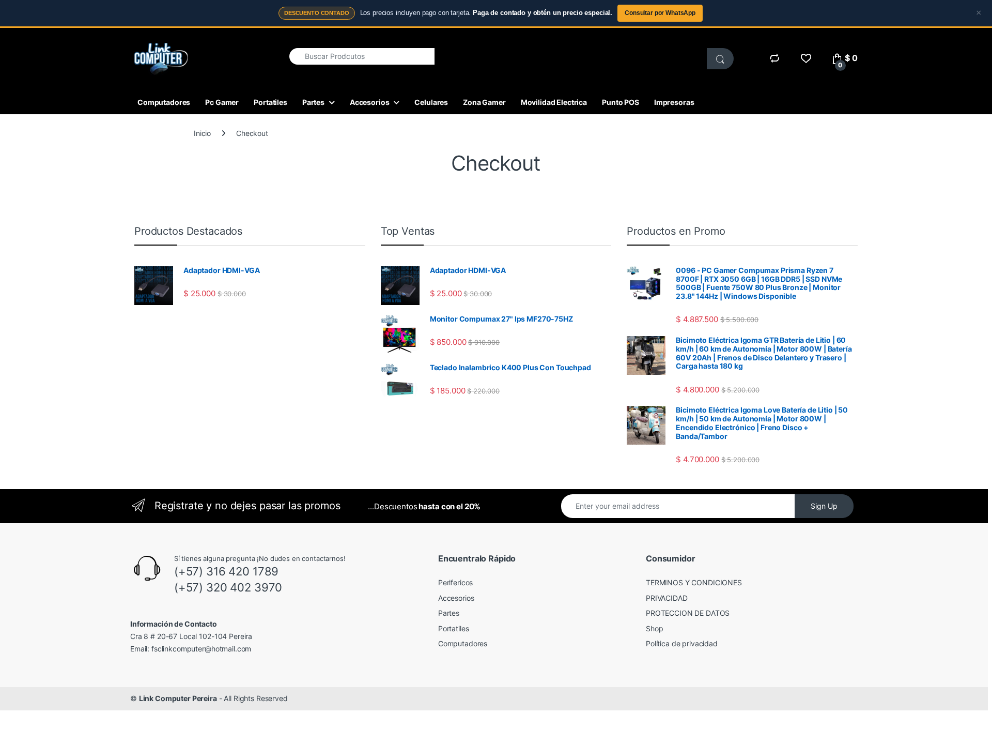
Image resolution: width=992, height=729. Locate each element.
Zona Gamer (484, 102)
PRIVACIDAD (667, 598)
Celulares (431, 102)
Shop (654, 628)
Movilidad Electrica (554, 102)
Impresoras (674, 102)
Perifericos (455, 582)
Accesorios (370, 102)
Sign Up (824, 506)
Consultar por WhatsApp (660, 13)
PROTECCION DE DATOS (688, 613)
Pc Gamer (222, 102)
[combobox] (362, 56)
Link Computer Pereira (178, 698)
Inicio (202, 133)
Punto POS (620, 102)
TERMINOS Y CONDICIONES (694, 582)
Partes (313, 102)
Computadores (163, 102)
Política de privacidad (682, 643)
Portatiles (270, 102)
